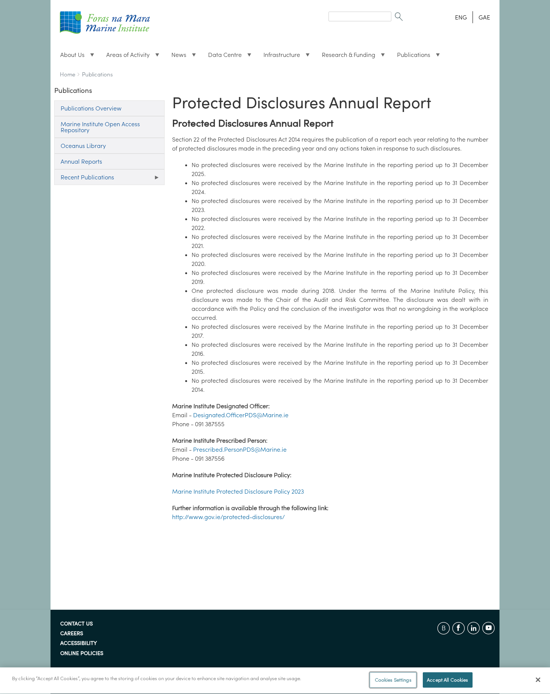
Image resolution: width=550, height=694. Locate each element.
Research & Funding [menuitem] (345, 56)
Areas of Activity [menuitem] (125, 56)
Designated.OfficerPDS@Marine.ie (240, 415)
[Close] (538, 680)
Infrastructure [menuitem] (278, 56)
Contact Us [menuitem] (76, 624)
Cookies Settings (393, 680)
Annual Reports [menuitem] (81, 161)
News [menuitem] (175, 56)
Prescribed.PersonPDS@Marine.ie (240, 449)
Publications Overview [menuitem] (91, 108)
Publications (97, 74)
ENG (461, 17)
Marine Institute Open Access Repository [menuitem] (100, 127)
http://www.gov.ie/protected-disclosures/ (228, 517)
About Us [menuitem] (69, 56)
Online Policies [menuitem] (81, 654)
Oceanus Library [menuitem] (83, 145)
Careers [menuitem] (71, 634)
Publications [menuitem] (410, 56)
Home (67, 74)
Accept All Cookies (447, 680)
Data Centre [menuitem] (222, 56)
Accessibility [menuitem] (78, 643)
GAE (484, 17)
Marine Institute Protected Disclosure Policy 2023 (238, 491)
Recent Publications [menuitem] (84, 179)
